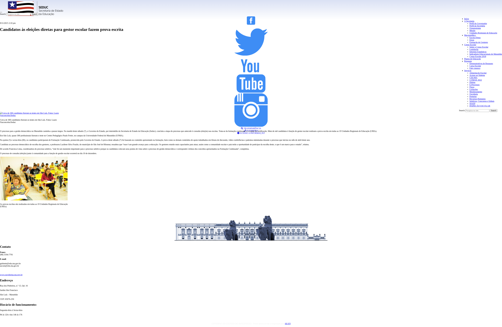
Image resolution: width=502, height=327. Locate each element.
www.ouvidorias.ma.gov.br (11, 275)
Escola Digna (475, 37)
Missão (472, 30)
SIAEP (472, 103)
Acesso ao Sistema (477, 75)
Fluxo (471, 87)
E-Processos (474, 85)
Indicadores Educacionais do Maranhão (485, 54)
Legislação (473, 49)
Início (466, 19)
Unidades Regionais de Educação (483, 33)
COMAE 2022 (475, 80)
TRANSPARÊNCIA (252, 128)
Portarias (473, 96)
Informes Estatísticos (477, 52)
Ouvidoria (473, 94)
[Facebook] (251, 24)
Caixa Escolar (475, 66)
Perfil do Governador (478, 23)
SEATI (288, 324)
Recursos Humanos (477, 99)
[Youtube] (251, 92)
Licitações (473, 89)
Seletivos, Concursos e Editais (481, 101)
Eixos (471, 40)
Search (3, 14)
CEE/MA (473, 78)
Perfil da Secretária (477, 26)
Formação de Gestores (478, 42)
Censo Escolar (470, 45)
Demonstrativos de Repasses (481, 63)
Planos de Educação (472, 59)
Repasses (468, 61)
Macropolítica (470, 35)
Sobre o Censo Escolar (478, 47)
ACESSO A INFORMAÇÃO (252, 133)
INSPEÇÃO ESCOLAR (479, 106)
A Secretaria (469, 21)
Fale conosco (474, 68)
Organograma (475, 28)
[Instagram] (251, 126)
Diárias (472, 82)
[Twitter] (251, 58)
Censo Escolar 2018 (477, 56)
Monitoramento (475, 92)
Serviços (467, 70)
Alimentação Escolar (478, 73)
